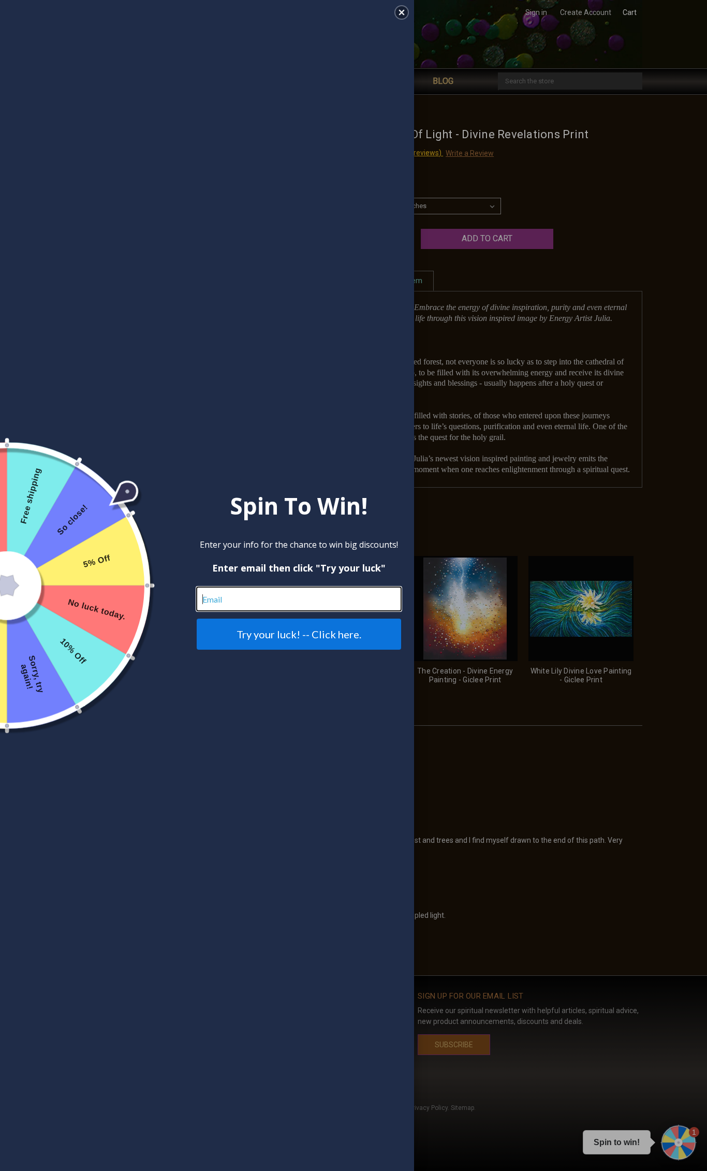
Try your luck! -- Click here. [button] (299, 634)
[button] (401, 12)
